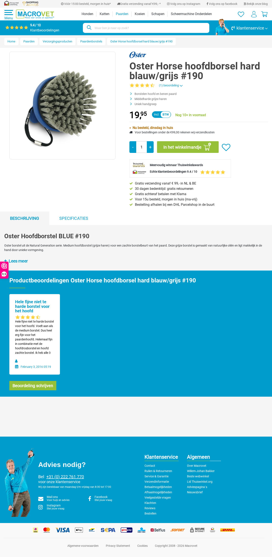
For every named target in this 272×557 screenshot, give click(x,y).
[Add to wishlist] (226, 147)
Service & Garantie (156, 476)
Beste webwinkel (198, 476)
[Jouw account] (254, 14)
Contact (149, 465)
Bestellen (150, 513)
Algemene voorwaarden (83, 545)
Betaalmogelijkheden (158, 487)
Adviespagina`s (197, 487)
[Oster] (137, 54)
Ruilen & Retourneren (158, 471)
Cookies (142, 545)
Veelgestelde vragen (157, 497)
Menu (8, 18)
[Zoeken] (88, 28)
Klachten (150, 503)
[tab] (24, 218)
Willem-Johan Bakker (201, 471)
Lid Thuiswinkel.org (199, 481)
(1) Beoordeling (169, 85)
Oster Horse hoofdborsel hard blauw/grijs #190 (141, 41)
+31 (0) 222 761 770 (65, 476)
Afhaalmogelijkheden (158, 492)
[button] (241, 28)
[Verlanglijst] (241, 14)
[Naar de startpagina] (35, 14)
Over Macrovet (196, 465)
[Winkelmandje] (264, 14)
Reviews (149, 508)
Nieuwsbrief (195, 492)
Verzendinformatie (156, 481)
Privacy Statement (118, 545)
